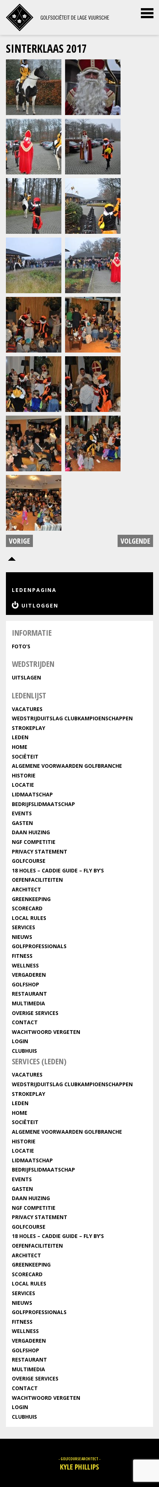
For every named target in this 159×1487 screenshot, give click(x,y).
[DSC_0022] (93, 86)
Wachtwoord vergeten (46, 1031)
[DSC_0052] (33, 383)
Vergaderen (29, 974)
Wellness (25, 965)
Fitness (22, 955)
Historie (23, 775)
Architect (26, 889)
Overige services (35, 1012)
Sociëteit (25, 756)
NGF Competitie (33, 841)
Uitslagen (26, 677)
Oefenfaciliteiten (37, 879)
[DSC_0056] (93, 383)
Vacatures (27, 709)
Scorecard (27, 908)
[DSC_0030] (33, 205)
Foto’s (21, 646)
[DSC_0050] (93, 324)
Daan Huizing (31, 832)
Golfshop (25, 984)
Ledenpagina (34, 589)
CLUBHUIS (24, 1050)
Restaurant (29, 993)
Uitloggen (39, 605)
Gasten (22, 822)
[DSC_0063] (93, 442)
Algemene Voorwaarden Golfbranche (67, 765)
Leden (20, 737)
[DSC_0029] (93, 146)
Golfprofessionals (39, 946)
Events (22, 813)
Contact (25, 1022)
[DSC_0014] (33, 86)
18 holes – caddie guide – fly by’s (58, 870)
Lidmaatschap (32, 794)
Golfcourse (28, 860)
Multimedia (28, 1003)
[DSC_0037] (93, 264)
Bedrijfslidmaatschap (43, 804)
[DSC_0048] (33, 324)
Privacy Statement (39, 851)
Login (20, 1041)
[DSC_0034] (33, 264)
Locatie (23, 784)
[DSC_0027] (33, 146)
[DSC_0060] (33, 442)
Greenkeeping (31, 899)
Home (19, 746)
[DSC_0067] (33, 502)
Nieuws (22, 936)
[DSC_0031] (93, 205)
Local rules (29, 917)
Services (23, 927)
